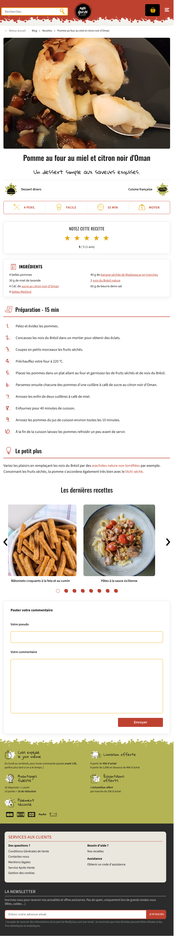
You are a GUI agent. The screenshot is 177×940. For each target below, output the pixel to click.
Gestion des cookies (21, 873)
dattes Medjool (21, 292)
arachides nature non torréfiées (116, 465)
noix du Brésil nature (106, 280)
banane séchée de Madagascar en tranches (129, 275)
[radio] (67, 238)
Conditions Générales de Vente (28, 851)
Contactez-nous (18, 856)
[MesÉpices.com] (83, 11)
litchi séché (134, 471)
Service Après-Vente (21, 867)
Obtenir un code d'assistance (106, 864)
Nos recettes (95, 851)
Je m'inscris (156, 914)
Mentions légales (19, 862)
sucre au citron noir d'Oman (40, 286)
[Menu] (167, 10)
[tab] (58, 591)
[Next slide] (168, 542)
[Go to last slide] (5, 542)
